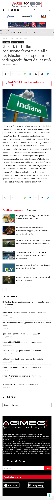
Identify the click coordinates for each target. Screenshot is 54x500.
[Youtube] (18, 10)
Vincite (13, 34)
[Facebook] (4, 10)
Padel (26, 34)
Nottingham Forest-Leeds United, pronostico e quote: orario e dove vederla (27, 305)
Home (5, 40)
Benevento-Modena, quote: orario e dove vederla (22, 369)
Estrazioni (34, 34)
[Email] (36, 75)
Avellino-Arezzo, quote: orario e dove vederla (20, 386)
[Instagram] (6, 10)
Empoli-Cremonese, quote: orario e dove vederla (22, 378)
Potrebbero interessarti (13, 212)
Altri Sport (23, 40)
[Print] (41, 75)
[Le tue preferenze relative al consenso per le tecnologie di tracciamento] (49, 495)
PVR (19, 34)
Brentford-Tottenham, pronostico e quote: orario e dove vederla (24, 315)
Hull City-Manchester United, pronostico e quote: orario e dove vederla (27, 326)
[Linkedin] (9, 10)
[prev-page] (4, 291)
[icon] (15, 489)
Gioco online (6, 34)
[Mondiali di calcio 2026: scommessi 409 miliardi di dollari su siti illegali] (9, 281)
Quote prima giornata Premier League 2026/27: (21, 336)
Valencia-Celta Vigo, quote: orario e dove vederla (22, 353)
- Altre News (30, 212)
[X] (15, 10)
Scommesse (13, 40)
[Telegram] (12, 10)
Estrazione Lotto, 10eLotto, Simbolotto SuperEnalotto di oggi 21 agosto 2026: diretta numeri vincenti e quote (32, 233)
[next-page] (8, 291)
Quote (43, 34)
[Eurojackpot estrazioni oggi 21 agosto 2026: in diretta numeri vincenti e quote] (9, 220)
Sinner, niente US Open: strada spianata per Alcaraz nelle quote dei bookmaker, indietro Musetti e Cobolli (31, 257)
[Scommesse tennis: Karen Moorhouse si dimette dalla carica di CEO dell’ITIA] (9, 269)
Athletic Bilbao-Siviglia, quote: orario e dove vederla (23, 361)
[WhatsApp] (24, 75)
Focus (21, 44)
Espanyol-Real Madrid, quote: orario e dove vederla (22, 344)
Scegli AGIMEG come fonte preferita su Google (26, 85)
